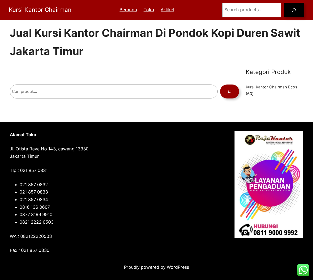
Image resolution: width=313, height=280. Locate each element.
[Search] (294, 10)
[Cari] (229, 91)
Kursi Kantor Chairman (40, 9)
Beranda (128, 9)
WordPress (178, 267)
